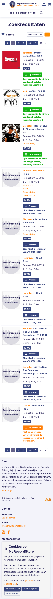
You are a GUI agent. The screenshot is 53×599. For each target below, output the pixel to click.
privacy (29, 580)
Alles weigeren (31, 588)
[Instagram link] (3, 532)
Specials (27, 52)
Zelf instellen (12, 593)
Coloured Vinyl (29, 144)
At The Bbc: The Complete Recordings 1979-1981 (35, 331)
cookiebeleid (10, 583)
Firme (26, 174)
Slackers (27, 219)
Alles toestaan (13, 588)
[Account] (44, 4)
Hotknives (28, 258)
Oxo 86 (26, 405)
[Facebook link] (8, 532)
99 (29, 43)
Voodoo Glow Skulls (34, 170)
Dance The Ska (37, 91)
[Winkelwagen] (49, 4)
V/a (25, 91)
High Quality (28, 185)
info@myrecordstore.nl (14, 525)
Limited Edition (29, 195)
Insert (25, 189)
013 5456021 (8, 517)
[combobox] (35, 34)
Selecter (27, 125)
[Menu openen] (3, 4)
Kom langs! (7, 490)
